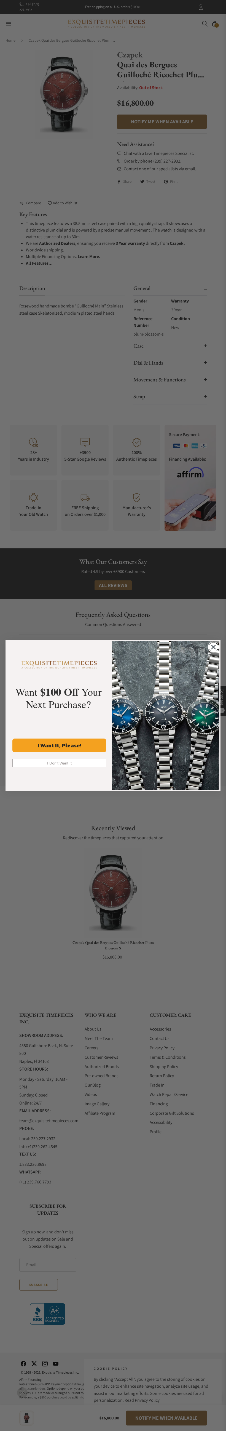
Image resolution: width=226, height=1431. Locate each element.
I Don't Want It (59, 763)
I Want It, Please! (59, 745)
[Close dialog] (213, 647)
